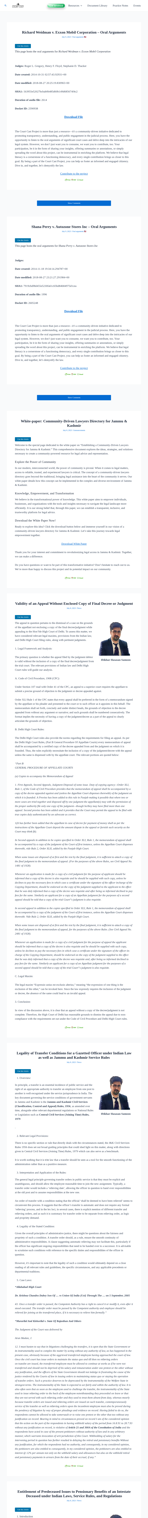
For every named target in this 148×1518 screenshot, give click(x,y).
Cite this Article (23, 46)
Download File (73, 117)
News (79, 608)
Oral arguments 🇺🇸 (79, 37)
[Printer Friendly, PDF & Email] (74, 180)
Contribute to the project (74, 173)
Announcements (79, 430)
